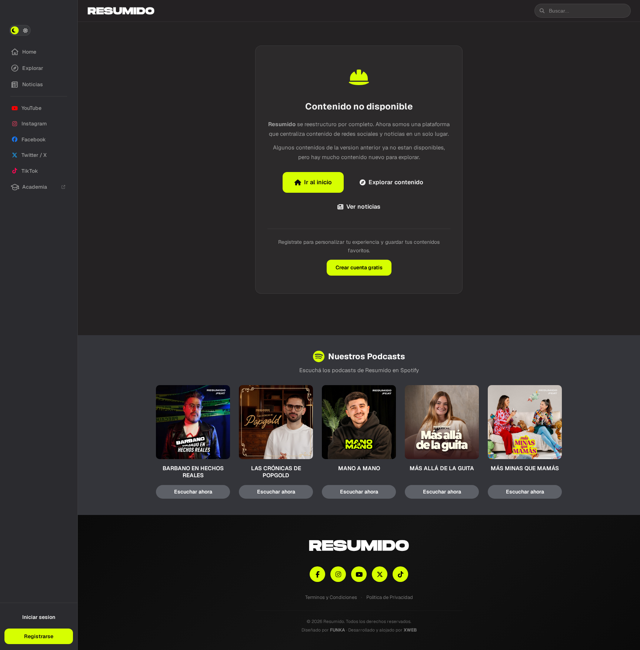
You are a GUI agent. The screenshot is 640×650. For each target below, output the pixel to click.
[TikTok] (400, 574)
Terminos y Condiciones (331, 597)
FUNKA (337, 630)
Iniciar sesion (38, 617)
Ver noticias (363, 207)
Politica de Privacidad (389, 597)
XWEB (410, 630)
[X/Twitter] (379, 574)
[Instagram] (338, 574)
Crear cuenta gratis (359, 267)
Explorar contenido (396, 182)
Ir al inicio (318, 182)
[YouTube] (359, 574)
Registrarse (38, 636)
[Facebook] (317, 574)
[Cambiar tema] (20, 30)
